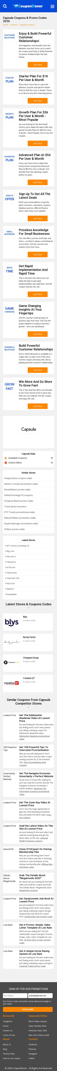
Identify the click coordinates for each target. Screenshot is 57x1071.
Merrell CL (11, 556)
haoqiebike (11, 594)
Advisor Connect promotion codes (21, 483)
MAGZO (10, 589)
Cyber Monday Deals (37, 1026)
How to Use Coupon (11, 1058)
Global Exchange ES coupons (18, 495)
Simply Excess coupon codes (18, 478)
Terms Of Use (9, 1035)
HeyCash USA (12, 578)
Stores (5, 1026)
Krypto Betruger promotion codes (21, 523)
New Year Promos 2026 (38, 1035)
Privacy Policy (9, 1053)
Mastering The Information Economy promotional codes (34, 791)
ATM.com (10, 567)
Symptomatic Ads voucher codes (38, 916)
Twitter (31, 1058)
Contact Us (7, 1030)
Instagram (32, 1053)
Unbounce (11, 562)
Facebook (32, 1044)
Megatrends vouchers (28, 890)
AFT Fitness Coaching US (17, 545)
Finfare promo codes (14, 529)
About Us (7, 1044)
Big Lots (10, 551)
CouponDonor (20, 1068)
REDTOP (10, 583)
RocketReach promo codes (17, 489)
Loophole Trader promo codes (32, 966)
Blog (5, 1049)
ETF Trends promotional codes (19, 512)
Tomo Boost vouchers (15, 506)
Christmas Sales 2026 (37, 1030)
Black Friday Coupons (37, 1021)
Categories (7, 1021)
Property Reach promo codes (18, 500)
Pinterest (32, 1049)
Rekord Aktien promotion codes (20, 517)
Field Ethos (11, 572)
